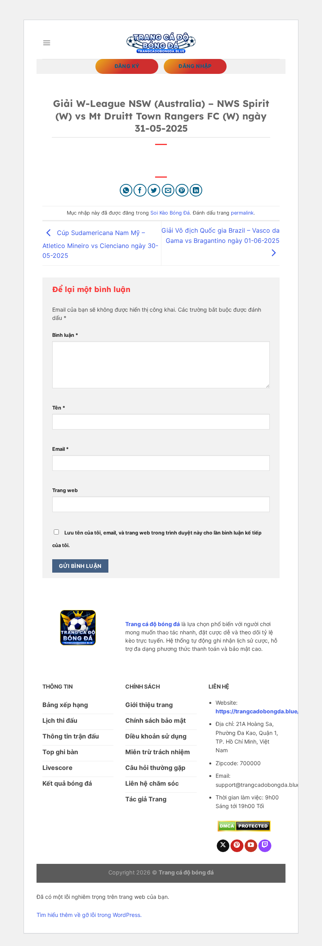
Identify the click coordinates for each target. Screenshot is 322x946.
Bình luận (65, 335)
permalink (242, 213)
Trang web (65, 490)
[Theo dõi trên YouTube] (251, 845)
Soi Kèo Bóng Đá (170, 213)
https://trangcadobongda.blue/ (257, 711)
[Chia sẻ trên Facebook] (140, 190)
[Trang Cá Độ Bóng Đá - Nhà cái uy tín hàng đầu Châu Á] (161, 42)
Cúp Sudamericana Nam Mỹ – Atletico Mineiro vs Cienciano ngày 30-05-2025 (100, 244)
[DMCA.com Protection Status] (244, 825)
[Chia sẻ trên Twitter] (154, 190)
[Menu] (46, 43)
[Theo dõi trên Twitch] (264, 845)
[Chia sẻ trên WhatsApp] (126, 190)
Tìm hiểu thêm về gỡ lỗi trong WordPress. (89, 914)
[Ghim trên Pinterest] (182, 190)
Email (60, 449)
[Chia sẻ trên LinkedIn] (196, 190)
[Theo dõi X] (223, 845)
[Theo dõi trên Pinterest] (237, 845)
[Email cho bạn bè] (168, 190)
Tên (58, 408)
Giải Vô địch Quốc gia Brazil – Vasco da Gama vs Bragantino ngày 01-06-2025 (220, 235)
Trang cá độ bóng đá (152, 624)
